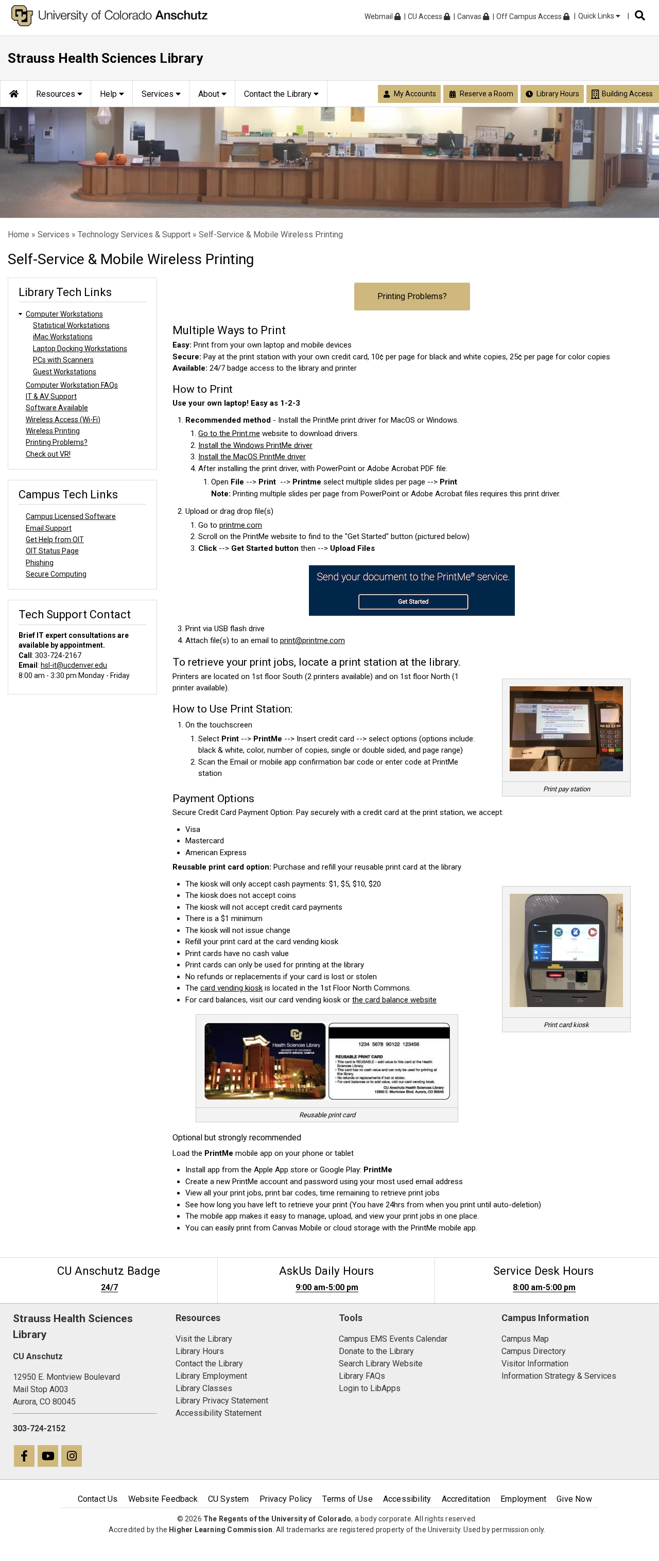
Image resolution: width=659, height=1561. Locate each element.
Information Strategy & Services (558, 1376)
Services (54, 234)
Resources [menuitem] (56, 94)
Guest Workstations (64, 372)
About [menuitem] (209, 94)
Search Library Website (381, 1363)
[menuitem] (14, 94)
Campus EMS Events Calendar (393, 1339)
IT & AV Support (51, 396)
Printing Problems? (412, 296)
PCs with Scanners (63, 360)
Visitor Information (534, 1363)
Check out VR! (48, 454)
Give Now (574, 1499)
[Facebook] (25, 1457)
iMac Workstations (63, 337)
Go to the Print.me (229, 433)
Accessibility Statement (219, 1413)
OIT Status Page (52, 551)
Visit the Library (204, 1339)
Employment (523, 1499)
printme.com (240, 525)
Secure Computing (56, 574)
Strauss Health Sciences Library (105, 58)
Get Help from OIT (55, 539)
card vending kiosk (231, 988)
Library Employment (211, 1376)
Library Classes (204, 1388)
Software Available (57, 408)
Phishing (40, 563)
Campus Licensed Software (71, 516)
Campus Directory (533, 1351)
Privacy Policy (286, 1499)
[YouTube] (48, 1457)
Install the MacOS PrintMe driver (252, 456)
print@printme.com (312, 640)
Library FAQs (362, 1376)
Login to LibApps (370, 1388)
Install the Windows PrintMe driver (255, 445)
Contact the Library (209, 1363)
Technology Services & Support (134, 234)
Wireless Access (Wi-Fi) (63, 419)
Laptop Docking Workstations (80, 348)
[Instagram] (72, 1457)
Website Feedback (163, 1499)
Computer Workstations (64, 314)
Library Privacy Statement (222, 1401)
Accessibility (407, 1499)
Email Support (49, 528)
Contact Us (98, 1499)
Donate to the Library (376, 1351)
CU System (228, 1499)
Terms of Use (347, 1499)
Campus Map (525, 1339)
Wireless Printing (53, 431)
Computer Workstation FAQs (72, 385)
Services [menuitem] (159, 94)
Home (18, 234)
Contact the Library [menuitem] (279, 94)
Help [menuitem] (109, 94)
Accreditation (466, 1499)
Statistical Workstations (71, 325)
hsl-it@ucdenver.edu (74, 665)
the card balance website (394, 999)
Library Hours (200, 1351)
